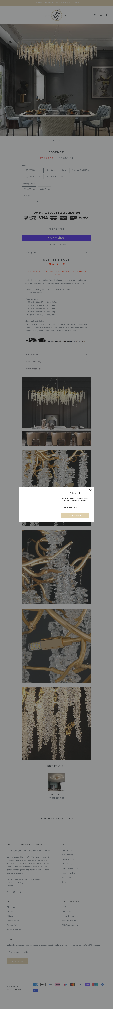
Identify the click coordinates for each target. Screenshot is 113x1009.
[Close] (90, 490)
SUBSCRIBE (75, 515)
